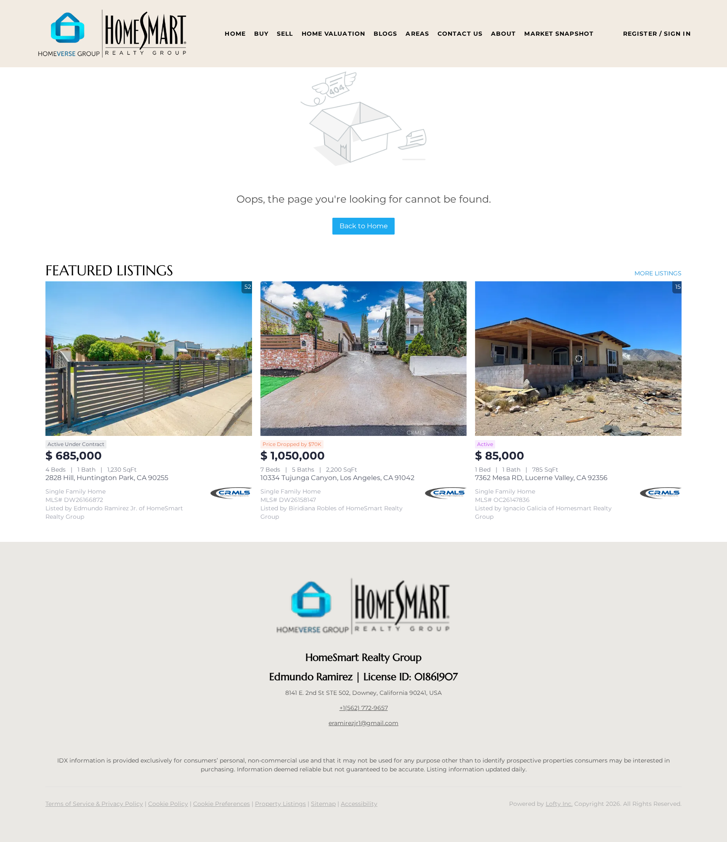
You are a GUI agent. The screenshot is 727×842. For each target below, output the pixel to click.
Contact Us (460, 33)
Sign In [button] (677, 33)
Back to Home (364, 226)
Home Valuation (333, 33)
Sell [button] (285, 33)
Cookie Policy (168, 804)
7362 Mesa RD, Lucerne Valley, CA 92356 (541, 478)
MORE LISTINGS (658, 273)
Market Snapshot (559, 33)
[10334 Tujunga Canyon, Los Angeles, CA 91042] (363, 358)
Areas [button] (417, 33)
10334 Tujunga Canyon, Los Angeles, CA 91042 (337, 478)
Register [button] (640, 33)
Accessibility (359, 804)
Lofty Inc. (559, 804)
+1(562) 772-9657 (364, 708)
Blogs (386, 33)
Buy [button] (261, 33)
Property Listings (280, 804)
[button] (112, 33)
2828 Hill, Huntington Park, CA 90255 (106, 478)
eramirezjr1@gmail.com (363, 723)
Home (235, 33)
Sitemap (323, 804)
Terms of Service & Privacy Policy (94, 804)
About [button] (503, 33)
